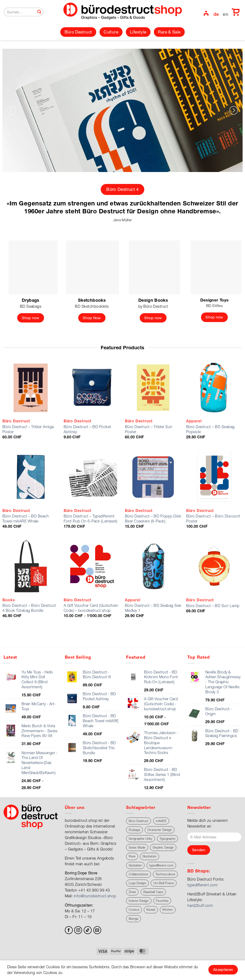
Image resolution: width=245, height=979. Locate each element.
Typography (168, 838)
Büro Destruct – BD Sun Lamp (212, 605)
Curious (134, 909)
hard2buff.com (200, 905)
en (225, 14)
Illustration (149, 856)
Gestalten (135, 865)
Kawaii (150, 909)
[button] (206, 13)
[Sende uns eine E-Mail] (97, 930)
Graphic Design (163, 847)
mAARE (161, 821)
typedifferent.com (161, 865)
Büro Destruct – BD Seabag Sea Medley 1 (153, 608)
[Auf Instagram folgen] (78, 930)
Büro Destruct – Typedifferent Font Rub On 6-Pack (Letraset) (90, 518)
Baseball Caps (153, 892)
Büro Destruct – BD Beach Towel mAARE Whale (25, 518)
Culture (111, 31)
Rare (132, 856)
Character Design (159, 830)
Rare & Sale (169, 31)
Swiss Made (137, 847)
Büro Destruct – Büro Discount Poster (213, 518)
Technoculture (165, 874)
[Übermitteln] (39, 12)
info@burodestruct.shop (95, 895)
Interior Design (139, 901)
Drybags (134, 830)
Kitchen (167, 909)
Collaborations (138, 874)
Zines (132, 892)
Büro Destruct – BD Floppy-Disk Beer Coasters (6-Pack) (153, 518)
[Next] (233, 110)
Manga (133, 918)
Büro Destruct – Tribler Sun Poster (149, 429)
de (216, 14)
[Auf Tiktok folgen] (88, 930)
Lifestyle (138, 31)
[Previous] (11, 110)
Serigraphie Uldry (140, 838)
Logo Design (137, 883)
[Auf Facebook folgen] (69, 930)
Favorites (162, 901)
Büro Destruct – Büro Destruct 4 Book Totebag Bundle (29, 608)
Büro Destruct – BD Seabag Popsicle (210, 429)
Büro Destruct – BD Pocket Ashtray (87, 429)
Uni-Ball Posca (163, 883)
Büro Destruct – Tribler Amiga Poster (28, 429)
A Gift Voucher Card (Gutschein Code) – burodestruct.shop (91, 608)
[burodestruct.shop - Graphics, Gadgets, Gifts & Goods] (122, 12)
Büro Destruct (78, 31)
